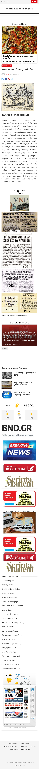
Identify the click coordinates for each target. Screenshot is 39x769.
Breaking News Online (11, 589)
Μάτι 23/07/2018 (8, 639)
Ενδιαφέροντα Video (10, 618)
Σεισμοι (33, 747)
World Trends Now (9, 597)
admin (7, 74)
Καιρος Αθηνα (25, 744)
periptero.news (8, 593)
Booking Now (7, 585)
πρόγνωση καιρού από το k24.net (17, 727)
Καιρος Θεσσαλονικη (10, 747)
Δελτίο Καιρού (8, 610)
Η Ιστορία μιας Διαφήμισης (13, 622)
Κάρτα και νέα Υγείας (10, 631)
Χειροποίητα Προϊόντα (11, 668)
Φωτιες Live (13, 744)
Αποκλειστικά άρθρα (10, 601)
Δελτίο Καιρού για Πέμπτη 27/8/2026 (22, 393)
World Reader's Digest (19, 8)
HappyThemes (19, 765)
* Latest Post (6, 65)
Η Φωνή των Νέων (9, 627)
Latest (5, 348)
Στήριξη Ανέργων (9, 652)
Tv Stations (14, 749)
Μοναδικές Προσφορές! (11, 643)
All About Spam (8, 580)
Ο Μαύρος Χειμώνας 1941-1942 (25, 373)
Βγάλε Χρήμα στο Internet (12, 606)
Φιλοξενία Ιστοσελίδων (11, 664)
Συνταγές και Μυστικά (11, 656)
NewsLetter (25, 749)
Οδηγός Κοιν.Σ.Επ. (9, 647)
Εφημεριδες (24, 747)
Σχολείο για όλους (9, 660)
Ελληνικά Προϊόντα (10, 614)
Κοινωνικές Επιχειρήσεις (12, 635)
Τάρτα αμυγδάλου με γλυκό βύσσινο (23, 383)
